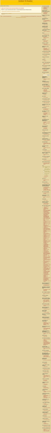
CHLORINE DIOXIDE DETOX (47, 226)
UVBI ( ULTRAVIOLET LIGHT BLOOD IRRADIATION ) (46, 278)
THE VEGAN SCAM (46, 273)
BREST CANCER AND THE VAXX (46, 218)
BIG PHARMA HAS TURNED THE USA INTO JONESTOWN (46, 290)
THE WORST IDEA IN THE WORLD (46, 148)
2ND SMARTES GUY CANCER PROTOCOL (46, 211)
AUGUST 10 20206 (46, 28)
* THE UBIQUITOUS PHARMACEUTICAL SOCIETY (45, 209)
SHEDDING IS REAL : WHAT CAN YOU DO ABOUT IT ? (46, 268)
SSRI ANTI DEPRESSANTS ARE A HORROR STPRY (46, 269)
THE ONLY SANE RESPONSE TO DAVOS (46, 387)
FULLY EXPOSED (46, 97)
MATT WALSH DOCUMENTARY (45, 380)
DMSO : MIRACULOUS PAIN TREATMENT (46, 230)
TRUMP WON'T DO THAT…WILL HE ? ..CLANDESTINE (46, 86)
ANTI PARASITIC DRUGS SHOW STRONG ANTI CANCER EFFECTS (46, 214)
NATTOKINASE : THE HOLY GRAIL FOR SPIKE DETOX (46, 257)
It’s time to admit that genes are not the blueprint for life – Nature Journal (31, 16)
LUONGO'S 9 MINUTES (46, 183)
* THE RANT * (45, 207)
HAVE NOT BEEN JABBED (47, 407)
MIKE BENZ (45, 322)
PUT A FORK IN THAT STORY (46, 154)
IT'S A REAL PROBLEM (46, 312)
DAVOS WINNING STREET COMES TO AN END (46, 375)
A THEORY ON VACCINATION (45, 340)
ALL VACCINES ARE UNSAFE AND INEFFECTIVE (46, 342)
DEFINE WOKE (45, 336)
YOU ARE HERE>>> (46, 404)
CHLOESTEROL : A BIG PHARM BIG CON (46, 225)
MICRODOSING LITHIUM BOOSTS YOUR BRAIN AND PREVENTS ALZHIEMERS (46, 253)
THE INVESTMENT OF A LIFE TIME (46, 193)
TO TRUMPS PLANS (46, 157)
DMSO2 (44, 232)
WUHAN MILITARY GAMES (47, 410)
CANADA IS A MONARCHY (47, 31)
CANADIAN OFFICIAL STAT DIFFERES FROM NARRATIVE (46, 396)
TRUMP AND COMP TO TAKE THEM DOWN (46, 203)
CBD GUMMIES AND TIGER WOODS (46, 222)
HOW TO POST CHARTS (46, 430)
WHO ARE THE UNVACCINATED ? (45, 9)
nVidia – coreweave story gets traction (6, 16)
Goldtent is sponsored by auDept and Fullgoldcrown (21, 17)
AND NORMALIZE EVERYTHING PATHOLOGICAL (45, 13)
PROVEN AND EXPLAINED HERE (46, 348)
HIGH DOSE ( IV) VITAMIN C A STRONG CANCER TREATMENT (46, 242)
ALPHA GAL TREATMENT (47, 212)
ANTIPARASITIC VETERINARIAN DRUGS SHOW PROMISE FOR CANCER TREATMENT (46, 216)
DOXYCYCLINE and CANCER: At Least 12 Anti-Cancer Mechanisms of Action (46, 234)
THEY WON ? (45, 124)
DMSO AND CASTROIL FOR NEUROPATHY (46, 231)
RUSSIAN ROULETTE (46, 355)
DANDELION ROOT (46, 227)
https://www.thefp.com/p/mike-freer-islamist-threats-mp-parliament (10, 11)
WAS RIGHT (45, 296)
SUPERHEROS (45, 363)
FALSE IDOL (45, 315)
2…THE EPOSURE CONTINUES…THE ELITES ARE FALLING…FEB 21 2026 (46, 190)
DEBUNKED (45, 94)
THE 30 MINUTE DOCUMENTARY (45, 128)
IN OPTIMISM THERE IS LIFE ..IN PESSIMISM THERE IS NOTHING (47, 21)
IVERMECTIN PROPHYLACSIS (45, 248)
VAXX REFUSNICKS (46, 423)
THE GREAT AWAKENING (47, 140)
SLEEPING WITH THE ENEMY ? (46, 180)
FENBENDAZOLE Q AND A (47, 235)
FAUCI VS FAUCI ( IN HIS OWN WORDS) (46, 48)
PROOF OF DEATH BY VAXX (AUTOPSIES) (47, 414)
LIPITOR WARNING (46, 250)
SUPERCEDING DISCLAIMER (45, 70)
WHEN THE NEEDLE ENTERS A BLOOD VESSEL (46, 356)
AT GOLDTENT (45, 55)
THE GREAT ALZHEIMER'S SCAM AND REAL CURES (46, 271)
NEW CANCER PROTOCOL (47, 261)
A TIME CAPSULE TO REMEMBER (46, 7)
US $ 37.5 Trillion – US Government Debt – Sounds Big (46, 302)
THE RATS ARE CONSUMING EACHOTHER (46, 91)
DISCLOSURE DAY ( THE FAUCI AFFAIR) (46, 113)
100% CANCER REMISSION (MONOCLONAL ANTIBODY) (46, 210)
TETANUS (45, 270)
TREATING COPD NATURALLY (45, 275)
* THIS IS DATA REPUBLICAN (45, 89)
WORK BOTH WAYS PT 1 (47, 369)
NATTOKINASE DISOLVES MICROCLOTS (46, 258)
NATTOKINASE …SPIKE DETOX (46, 255)
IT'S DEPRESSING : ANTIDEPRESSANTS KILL (46, 244)
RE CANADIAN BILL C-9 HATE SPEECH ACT (46, 109)
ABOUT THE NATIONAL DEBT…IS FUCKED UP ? (46, 300)
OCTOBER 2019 (45, 384)
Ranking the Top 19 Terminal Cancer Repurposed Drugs (46, 266)
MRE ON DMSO (45, 254)
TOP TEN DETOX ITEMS (47, 274)
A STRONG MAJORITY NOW (47, 351)
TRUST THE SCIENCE (46, 52)
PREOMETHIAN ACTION (46, 134)
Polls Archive (45, 177)
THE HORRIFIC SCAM (46, 34)
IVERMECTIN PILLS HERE (47, 247)
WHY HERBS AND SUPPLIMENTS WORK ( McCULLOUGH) (46, 280)
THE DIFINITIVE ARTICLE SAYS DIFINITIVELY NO (46, 285)
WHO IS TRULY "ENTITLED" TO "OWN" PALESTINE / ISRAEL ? (46, 164)
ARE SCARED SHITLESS (47, 419)
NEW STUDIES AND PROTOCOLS (45, 262)
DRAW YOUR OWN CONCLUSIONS (45, 41)
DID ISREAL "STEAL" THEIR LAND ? (46, 333)
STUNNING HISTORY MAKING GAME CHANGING (46, 49)
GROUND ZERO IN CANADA (47, 426)
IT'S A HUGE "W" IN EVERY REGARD (46, 122)
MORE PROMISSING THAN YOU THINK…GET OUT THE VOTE (46, 144)
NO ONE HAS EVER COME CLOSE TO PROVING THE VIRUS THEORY (46, 329)
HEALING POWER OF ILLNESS (46, 239)
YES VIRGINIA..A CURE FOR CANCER (47, 281)
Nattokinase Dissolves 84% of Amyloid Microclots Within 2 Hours (46, 260)
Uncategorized (9, 13)
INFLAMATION (45, 243)
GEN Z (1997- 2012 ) (46, 173)
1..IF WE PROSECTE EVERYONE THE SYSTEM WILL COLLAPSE (46, 188)
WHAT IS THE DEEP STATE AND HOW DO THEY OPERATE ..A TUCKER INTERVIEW (46, 324)
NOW (44, 73)
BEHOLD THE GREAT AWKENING (46, 37)
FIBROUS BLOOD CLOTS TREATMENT (46, 236)
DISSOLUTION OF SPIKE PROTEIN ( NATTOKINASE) (46, 228)
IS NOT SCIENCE (46, 200)
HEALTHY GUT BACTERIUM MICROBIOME (46, 240)
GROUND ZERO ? (46, 366)
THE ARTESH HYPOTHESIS (47, 160)
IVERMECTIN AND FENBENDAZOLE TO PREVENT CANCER (45, 246)
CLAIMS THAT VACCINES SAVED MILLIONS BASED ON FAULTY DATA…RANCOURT (46, 344)
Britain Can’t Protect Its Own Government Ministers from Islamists (12, 8)
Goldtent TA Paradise (26, 1)
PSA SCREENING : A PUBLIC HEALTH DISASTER (47, 264)
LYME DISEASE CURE (46, 251)
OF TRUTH (45, 403)
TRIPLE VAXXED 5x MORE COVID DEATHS (46, 397)
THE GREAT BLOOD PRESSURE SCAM (45, 272)
